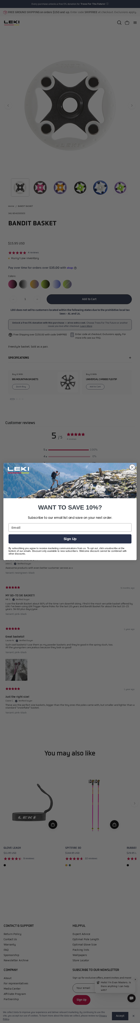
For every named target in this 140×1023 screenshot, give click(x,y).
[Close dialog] (132, 467)
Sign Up (70, 539)
